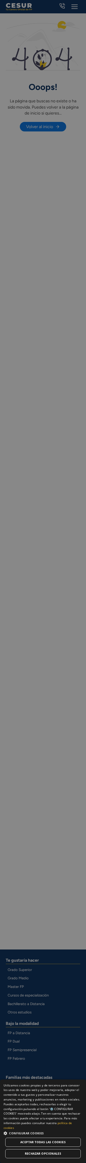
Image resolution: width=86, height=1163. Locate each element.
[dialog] (43, 1121)
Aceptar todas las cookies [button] (43, 1142)
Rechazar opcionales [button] (43, 1154)
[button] (43, 1133)
